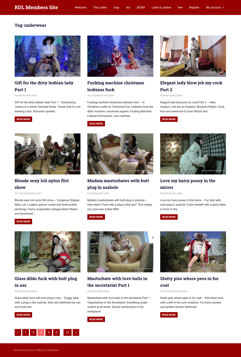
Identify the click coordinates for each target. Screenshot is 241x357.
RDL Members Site (36, 7)
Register (194, 7)
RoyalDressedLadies (26, 95)
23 (67, 332)
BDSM (141, 7)
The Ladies (100, 7)
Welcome (80, 7)
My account (213, 7)
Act (128, 7)
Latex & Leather (161, 7)
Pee (180, 7)
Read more (23, 119)
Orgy (116, 7)
